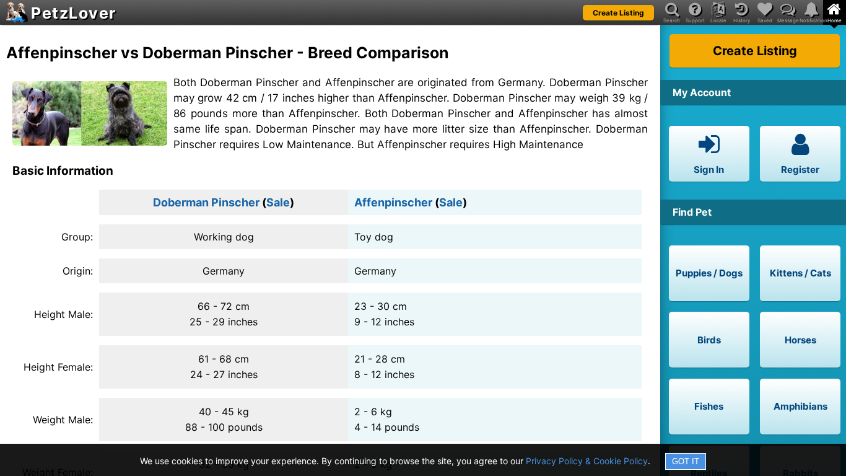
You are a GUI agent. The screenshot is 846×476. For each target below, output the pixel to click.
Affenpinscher (393, 202)
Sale (278, 202)
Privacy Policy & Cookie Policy (587, 461)
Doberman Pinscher (206, 202)
